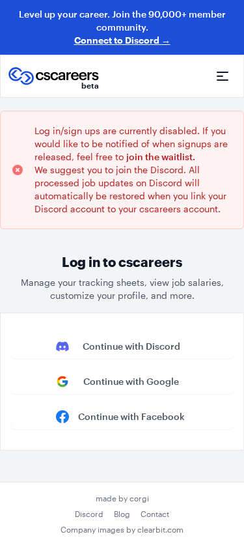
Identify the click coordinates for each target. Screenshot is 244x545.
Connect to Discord (122, 40)
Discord (89, 513)
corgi (139, 498)
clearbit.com (160, 529)
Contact (155, 513)
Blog (122, 513)
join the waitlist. (160, 156)
